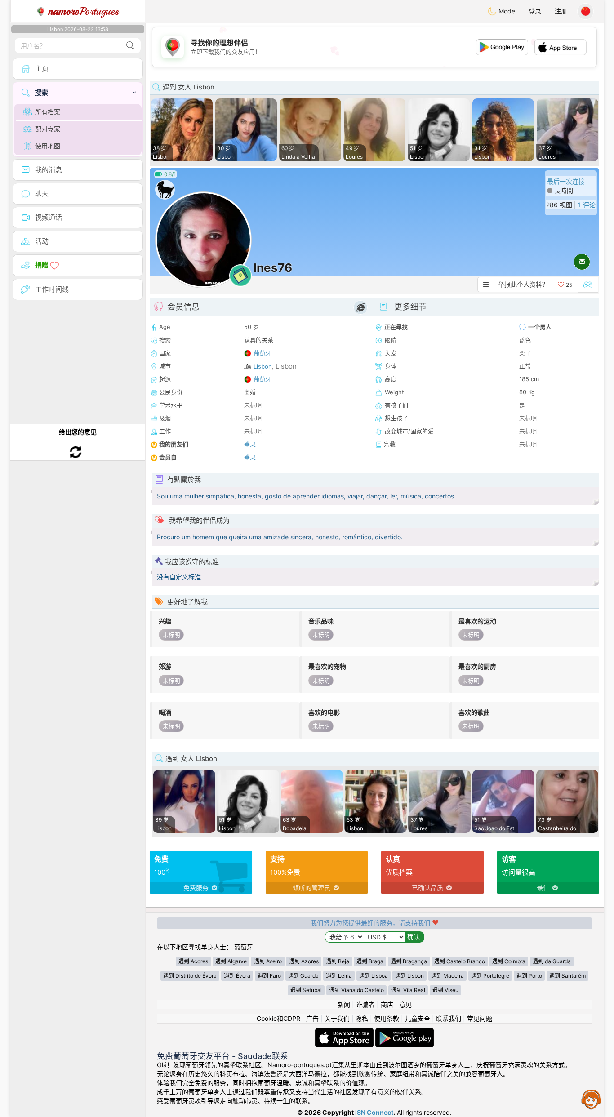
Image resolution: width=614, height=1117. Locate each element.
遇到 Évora (237, 975)
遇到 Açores (193, 961)
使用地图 (47, 146)
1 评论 (587, 205)
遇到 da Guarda (552, 961)
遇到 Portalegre (490, 975)
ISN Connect (374, 1112)
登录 (535, 11)
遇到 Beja (337, 961)
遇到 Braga (369, 961)
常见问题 (479, 1018)
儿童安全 (417, 1018)
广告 (312, 1018)
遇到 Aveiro (268, 961)
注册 (561, 11)
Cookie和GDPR (278, 1018)
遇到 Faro (269, 975)
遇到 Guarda (303, 975)
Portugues (84, 11)
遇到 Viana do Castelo (356, 990)
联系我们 (448, 1018)
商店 (387, 1004)
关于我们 (337, 1018)
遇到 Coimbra (508, 961)
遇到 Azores (304, 961)
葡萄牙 (262, 352)
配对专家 (47, 129)
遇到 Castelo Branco (459, 961)
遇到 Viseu (445, 990)
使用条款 (386, 1018)
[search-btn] (130, 45)
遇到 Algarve (231, 961)
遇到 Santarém (567, 975)
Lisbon (263, 366)
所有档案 (47, 112)
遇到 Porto (529, 975)
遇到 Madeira (447, 975)
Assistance (591, 1099)
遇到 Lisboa (373, 975)
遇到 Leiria (339, 975)
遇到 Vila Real (408, 990)
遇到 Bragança (409, 961)
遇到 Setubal (306, 990)
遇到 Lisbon (409, 975)
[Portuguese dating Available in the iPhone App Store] (345, 1032)
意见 (405, 1004)
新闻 (344, 1004)
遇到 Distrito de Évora (190, 975)
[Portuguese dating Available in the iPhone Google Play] (404, 1032)
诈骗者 (365, 1004)
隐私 (362, 1018)
